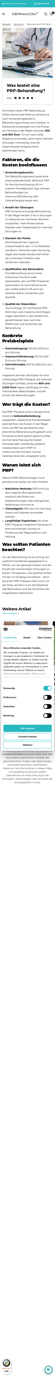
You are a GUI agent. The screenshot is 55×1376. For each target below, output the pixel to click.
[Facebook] (15, 98)
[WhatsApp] (28, 98)
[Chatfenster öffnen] (48, 1370)
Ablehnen (27, 745)
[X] (19, 98)
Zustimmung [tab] (9, 637)
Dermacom (18, 24)
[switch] (47, 697)
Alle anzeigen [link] (9, 613)
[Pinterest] (24, 98)
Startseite (6, 24)
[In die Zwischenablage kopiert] (32, 98)
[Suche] (45, 14)
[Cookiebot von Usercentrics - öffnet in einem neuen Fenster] (39, 629)
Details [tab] (27, 637)
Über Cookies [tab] (45, 637)
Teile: (9, 98)
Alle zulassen (27, 728)
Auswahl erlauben (27, 736)
